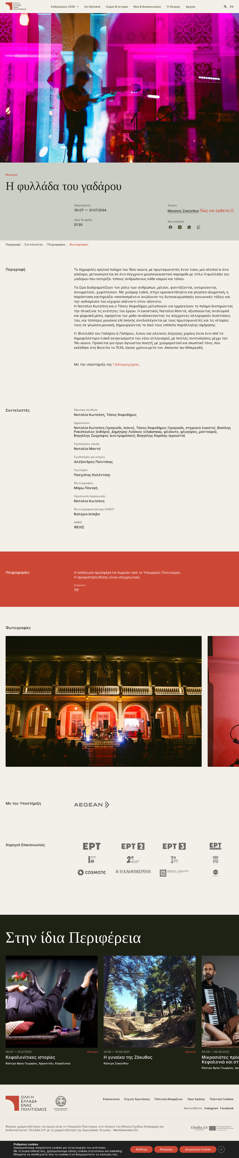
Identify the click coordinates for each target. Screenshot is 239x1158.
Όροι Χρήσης (196, 1099)
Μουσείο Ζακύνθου (183, 211)
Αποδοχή (141, 1149)
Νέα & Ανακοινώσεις (147, 6)
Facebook (226, 1108)
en (231, 6)
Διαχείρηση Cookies (198, 1149)
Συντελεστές (33, 244)
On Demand (92, 6)
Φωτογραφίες (79, 244)
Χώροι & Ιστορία (117, 6)
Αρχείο (190, 6)
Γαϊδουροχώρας (126, 364)
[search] (225, 6)
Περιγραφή (13, 244)
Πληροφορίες (56, 244)
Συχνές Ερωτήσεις (137, 1099)
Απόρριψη (166, 1149)
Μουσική (11, 175)
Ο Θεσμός (173, 6)
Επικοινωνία (111, 1099)
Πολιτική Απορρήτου (169, 1099)
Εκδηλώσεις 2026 (63, 6)
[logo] (16, 6)
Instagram (211, 1108)
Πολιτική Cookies (221, 1099)
